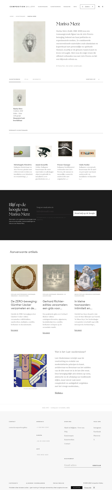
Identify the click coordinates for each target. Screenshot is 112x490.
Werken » (59, 393)
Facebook (97, 432)
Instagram (97, 428)
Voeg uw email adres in (45, 207)
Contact (67, 444)
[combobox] (87, 7)
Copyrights (13, 483)
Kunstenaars (43, 6)
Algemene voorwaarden (35, 483)
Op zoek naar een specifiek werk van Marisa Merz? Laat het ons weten (56, 239)
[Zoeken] (92, 6)
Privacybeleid (58, 483)
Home (12, 16)
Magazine (67, 6)
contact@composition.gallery (18, 428)
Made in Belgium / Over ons (74, 428)
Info (75, 6)
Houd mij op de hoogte (85, 213)
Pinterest (97, 436)
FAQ (65, 432)
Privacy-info (87, 487)
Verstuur (96, 465)
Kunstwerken (56, 6)
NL (99, 6)
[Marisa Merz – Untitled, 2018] (21, 98)
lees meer (14, 330)
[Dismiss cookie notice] (94, 487)
